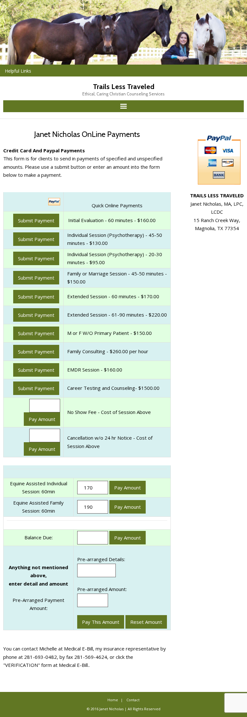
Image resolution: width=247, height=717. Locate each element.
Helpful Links (18, 71)
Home (112, 699)
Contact (133, 699)
